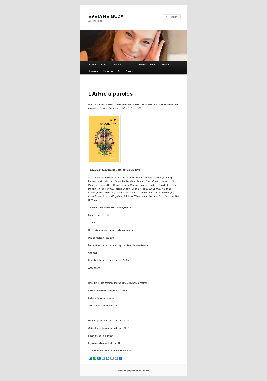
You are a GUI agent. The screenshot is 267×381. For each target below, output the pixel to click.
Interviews (93, 71)
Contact (129, 71)
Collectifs (141, 64)
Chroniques (108, 71)
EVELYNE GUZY (105, 16)
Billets (153, 64)
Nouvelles (117, 64)
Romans (104, 64)
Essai (129, 64)
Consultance (166, 64)
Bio (119, 71)
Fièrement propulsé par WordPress (133, 370)
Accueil (92, 64)
